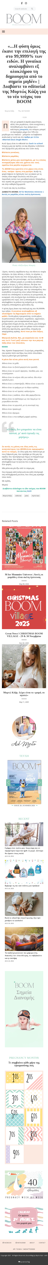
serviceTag (26, 1262)
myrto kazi (35, 496)
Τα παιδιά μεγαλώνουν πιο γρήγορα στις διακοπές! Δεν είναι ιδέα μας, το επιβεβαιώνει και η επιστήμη (23, 955)
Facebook (7, 1243)
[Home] (24, 19)
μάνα (26, 496)
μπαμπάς (24, 129)
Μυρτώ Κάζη (7, 496)
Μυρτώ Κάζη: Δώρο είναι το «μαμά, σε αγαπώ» (24, 694)
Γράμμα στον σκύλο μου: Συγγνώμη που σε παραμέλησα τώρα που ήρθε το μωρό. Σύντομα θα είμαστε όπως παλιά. (24, 850)
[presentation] (8, 782)
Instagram (21, 1243)
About (32, 1243)
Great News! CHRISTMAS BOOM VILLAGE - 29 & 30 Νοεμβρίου (24, 635)
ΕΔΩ (29, 491)
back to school (36, 143)
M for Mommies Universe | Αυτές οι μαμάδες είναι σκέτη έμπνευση (24, 576)
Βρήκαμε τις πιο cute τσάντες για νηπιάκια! (22, 886)
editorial (18, 496)
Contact (42, 1243)
